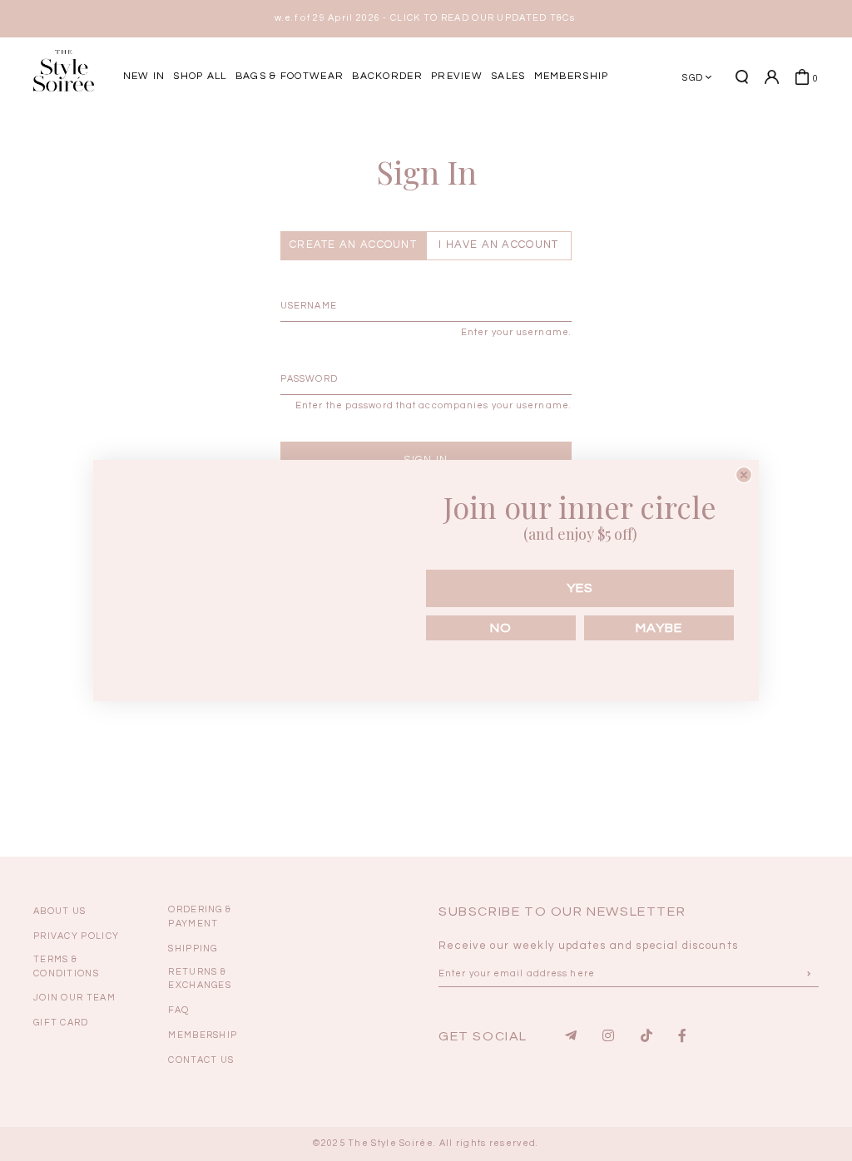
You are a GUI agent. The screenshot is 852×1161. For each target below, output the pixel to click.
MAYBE (659, 628)
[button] (785, 135)
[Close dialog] (743, 475)
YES (580, 588)
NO (501, 628)
